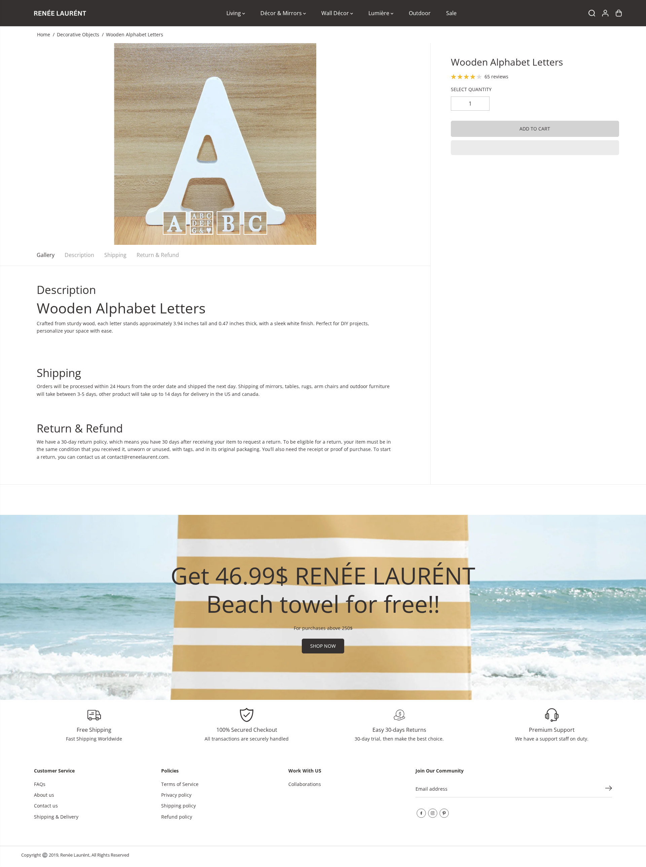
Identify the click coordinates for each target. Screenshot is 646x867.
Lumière (379, 13)
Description (79, 255)
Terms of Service (180, 784)
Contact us (46, 805)
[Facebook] (421, 813)
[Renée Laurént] (60, 13)
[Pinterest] (444, 813)
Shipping (115, 255)
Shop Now (323, 646)
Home (43, 34)
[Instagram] (432, 813)
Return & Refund (158, 255)
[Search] (592, 13)
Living (234, 13)
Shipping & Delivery (56, 817)
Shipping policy (178, 805)
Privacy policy (176, 795)
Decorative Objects (78, 34)
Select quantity (471, 89)
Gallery (46, 255)
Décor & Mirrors (281, 13)
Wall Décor (335, 13)
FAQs (39, 784)
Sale (451, 13)
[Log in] (605, 13)
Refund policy (176, 817)
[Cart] (619, 13)
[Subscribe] (608, 789)
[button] (535, 147)
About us (44, 795)
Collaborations (304, 784)
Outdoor (420, 13)
